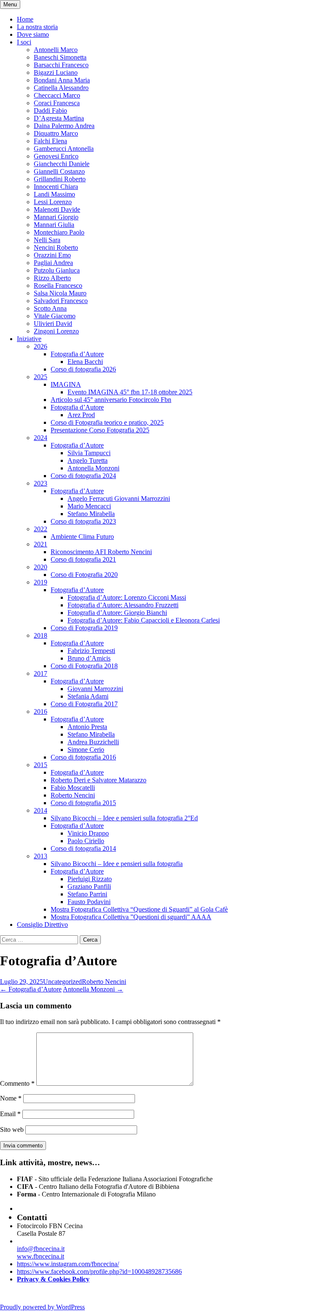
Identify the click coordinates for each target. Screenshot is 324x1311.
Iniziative (29, 338)
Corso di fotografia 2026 (83, 369)
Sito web (12, 1129)
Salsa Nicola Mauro (60, 293)
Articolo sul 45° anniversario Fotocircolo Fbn (111, 399)
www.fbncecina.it (40, 1256)
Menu (10, 4)
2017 (40, 673)
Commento (17, 1083)
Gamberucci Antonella (64, 148)
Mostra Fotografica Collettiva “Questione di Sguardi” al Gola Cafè (139, 909)
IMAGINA (66, 384)
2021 (40, 544)
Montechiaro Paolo (59, 232)
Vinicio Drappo (88, 833)
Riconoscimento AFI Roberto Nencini (101, 551)
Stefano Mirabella (91, 513)
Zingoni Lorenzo (56, 331)
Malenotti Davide (57, 209)
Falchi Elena (50, 141)
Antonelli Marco (56, 49)
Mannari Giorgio (56, 217)
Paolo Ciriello (86, 840)
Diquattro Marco (56, 133)
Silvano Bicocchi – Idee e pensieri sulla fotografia (117, 863)
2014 (40, 810)
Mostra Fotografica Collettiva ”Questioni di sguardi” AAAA (131, 916)
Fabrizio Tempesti (91, 650)
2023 (40, 483)
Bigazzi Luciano (56, 72)
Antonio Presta (87, 726)
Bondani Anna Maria (62, 80)
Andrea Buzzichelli (93, 742)
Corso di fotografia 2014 (83, 848)
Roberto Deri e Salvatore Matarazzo (98, 780)
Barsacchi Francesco (61, 64)
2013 (40, 856)
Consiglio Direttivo (42, 924)
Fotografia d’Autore (77, 354)
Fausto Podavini (89, 901)
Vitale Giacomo (55, 316)
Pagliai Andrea (53, 262)
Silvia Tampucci (89, 452)
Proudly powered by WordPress (42, 1307)
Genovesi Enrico (56, 156)
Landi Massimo (54, 194)
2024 (40, 437)
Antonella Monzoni (93, 468)
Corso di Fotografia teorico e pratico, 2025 (107, 422)
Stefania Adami (88, 696)
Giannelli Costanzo (59, 171)
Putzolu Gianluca (57, 270)
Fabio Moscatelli (73, 787)
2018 (40, 635)
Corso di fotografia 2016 (83, 757)
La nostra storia (37, 26)
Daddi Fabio (50, 110)
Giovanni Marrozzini (95, 688)
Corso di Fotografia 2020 (84, 574)
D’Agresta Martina (59, 118)
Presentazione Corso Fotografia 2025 (100, 430)
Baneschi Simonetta (60, 57)
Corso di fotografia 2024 (83, 475)
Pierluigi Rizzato (90, 878)
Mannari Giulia (54, 224)
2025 (40, 376)
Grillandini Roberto (60, 179)
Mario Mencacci (89, 506)
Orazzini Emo (52, 255)
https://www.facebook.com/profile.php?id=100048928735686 (99, 1271)
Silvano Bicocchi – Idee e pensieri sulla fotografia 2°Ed (124, 818)
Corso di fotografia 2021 (83, 559)
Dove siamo (33, 34)
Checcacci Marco (57, 95)
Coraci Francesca (57, 103)
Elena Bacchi (85, 361)
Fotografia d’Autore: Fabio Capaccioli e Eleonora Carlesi (144, 620)
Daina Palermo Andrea (64, 125)
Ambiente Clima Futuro (82, 536)
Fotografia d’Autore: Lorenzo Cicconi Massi (127, 597)
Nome (11, 1098)
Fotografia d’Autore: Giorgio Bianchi (117, 612)
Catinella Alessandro (61, 87)
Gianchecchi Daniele (61, 163)
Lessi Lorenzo (53, 201)
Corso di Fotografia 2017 (84, 703)
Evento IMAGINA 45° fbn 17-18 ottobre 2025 (130, 392)
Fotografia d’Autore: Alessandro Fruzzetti (123, 605)
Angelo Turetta (88, 460)
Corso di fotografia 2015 (83, 802)
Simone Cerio (86, 749)
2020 (40, 567)
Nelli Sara (47, 239)
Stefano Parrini (87, 894)
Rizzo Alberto (52, 277)
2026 (40, 346)
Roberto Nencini (73, 795)
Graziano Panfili (89, 886)
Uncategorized (62, 981)
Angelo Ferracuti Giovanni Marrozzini (119, 498)
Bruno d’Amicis (89, 658)
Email (10, 1113)
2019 (40, 582)
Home (25, 19)
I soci (24, 42)
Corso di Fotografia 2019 (84, 627)
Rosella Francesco (58, 285)
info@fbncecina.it (41, 1248)
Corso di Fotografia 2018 (84, 665)
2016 (40, 711)
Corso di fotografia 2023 (83, 521)
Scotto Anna (50, 308)
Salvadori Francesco (61, 300)
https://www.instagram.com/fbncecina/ (68, 1263)
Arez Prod (81, 414)
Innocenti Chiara (56, 186)
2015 (40, 764)
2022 (40, 529)
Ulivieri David (53, 323)
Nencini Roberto (56, 247)
